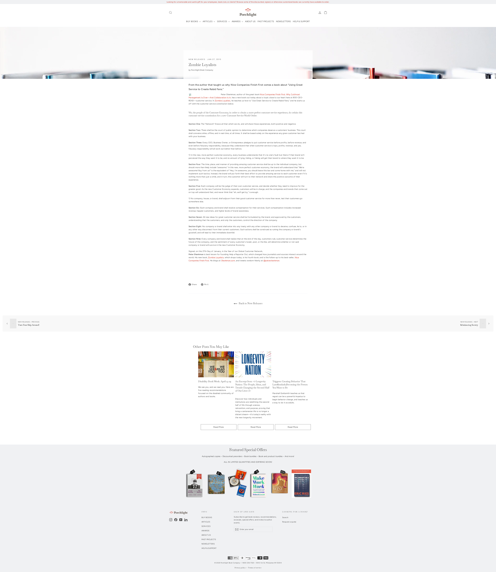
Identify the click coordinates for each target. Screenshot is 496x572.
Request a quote (289, 522)
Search (285, 517)
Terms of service (254, 568)
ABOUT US (250, 21)
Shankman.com (228, 260)
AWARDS (236, 21)
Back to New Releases (250, 303)
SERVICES (222, 21)
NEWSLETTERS (283, 21)
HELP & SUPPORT (301, 21)
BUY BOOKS (192, 21)
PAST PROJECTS (266, 21)
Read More (218, 427)
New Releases (197, 59)
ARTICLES (208, 21)
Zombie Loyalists (222, 100)
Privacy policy (240, 568)
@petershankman (271, 260)
